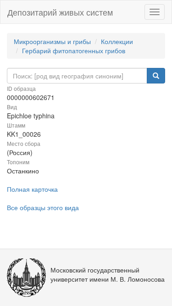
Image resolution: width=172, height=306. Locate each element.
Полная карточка (32, 189)
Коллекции (117, 41)
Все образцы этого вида (43, 207)
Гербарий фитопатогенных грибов (73, 50)
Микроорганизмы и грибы (52, 41)
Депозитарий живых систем (60, 12)
